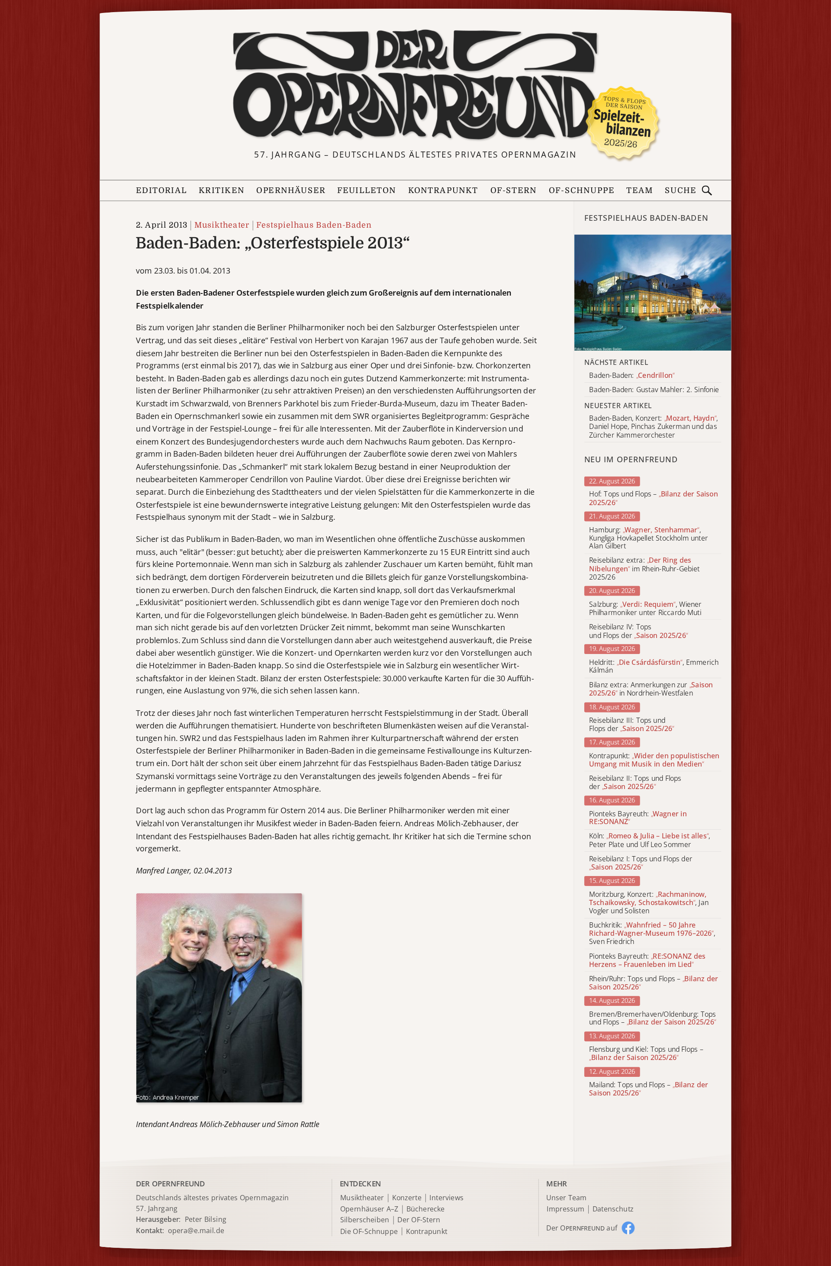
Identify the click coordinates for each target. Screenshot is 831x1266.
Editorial (161, 190)
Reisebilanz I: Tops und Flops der (640, 863)
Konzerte (407, 1198)
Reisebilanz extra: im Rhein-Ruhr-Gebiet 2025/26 (644, 569)
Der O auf (581, 1228)
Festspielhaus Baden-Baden (314, 225)
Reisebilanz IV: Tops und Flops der (638, 631)
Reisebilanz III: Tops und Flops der (631, 724)
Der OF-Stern (418, 1220)
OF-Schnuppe (581, 190)
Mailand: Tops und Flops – (648, 1089)
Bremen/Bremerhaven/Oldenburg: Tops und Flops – (652, 1018)
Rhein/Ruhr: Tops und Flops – (653, 983)
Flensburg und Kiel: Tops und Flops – (646, 1054)
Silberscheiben (365, 1220)
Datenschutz (613, 1209)
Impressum (565, 1209)
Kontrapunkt (443, 190)
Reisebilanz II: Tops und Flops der (635, 782)
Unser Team (566, 1197)
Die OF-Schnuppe (369, 1231)
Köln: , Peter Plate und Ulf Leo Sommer (649, 840)
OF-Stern (513, 190)
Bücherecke (425, 1209)
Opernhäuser (290, 190)
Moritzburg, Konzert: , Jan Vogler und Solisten (649, 902)
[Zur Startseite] (415, 85)
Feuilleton (366, 190)
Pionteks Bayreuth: (638, 818)
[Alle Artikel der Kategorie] (652, 293)
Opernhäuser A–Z (369, 1209)
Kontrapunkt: (654, 760)
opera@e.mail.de (196, 1230)
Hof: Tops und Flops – (653, 498)
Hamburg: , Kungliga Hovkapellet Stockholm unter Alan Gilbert (648, 538)
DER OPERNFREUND (170, 1183)
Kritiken (222, 190)
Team (639, 190)
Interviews (446, 1198)
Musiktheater (221, 225)
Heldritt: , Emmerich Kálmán (653, 666)
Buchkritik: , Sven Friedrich (652, 933)
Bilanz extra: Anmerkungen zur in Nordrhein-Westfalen (651, 689)
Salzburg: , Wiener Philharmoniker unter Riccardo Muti (645, 608)
